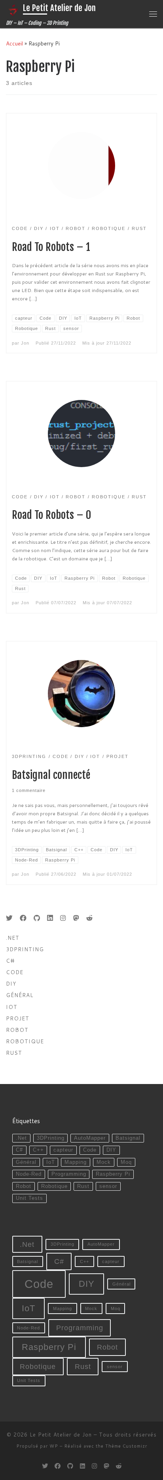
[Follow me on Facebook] (23, 918)
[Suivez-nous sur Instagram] (63, 918)
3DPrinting (25, 949)
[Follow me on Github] (37, 918)
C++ (38, 1150)
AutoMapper (90, 1138)
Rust (14, 1052)
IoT (50, 1162)
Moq (126, 1162)
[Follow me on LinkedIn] (50, 918)
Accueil (14, 43)
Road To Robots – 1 (51, 247)
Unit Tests (29, 1198)
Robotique (25, 1041)
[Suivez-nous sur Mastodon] (76, 918)
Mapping (75, 1162)
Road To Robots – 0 (51, 515)
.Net (12, 937)
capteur (63, 1150)
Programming (68, 1174)
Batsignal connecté (51, 775)
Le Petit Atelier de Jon (61, 1434)
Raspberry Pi (113, 1174)
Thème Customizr (126, 1446)
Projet (17, 1018)
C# (10, 960)
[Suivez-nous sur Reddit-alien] (89, 918)
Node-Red (29, 1174)
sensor (108, 1186)
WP (53, 1446)
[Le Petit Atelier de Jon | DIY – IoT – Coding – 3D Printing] (13, 10)
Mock (104, 1162)
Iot (11, 1007)
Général (19, 995)
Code (14, 972)
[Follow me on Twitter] (9, 918)
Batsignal (128, 1138)
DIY (11, 983)
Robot (17, 1029)
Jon (25, 343)
